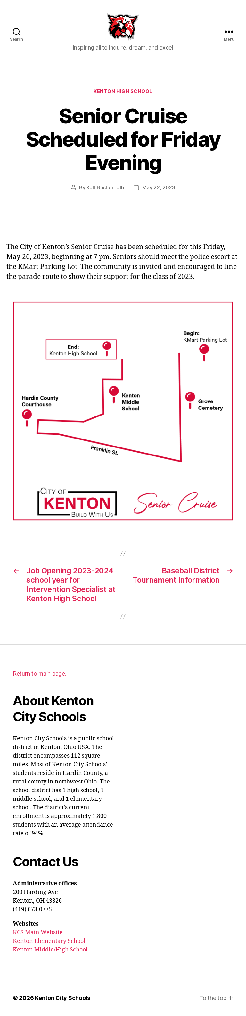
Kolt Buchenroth (105, 187)
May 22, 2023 (158, 187)
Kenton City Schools (62, 998)
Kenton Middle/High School (50, 949)
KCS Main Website (38, 932)
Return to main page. (39, 673)
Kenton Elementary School (49, 941)
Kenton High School (123, 91)
